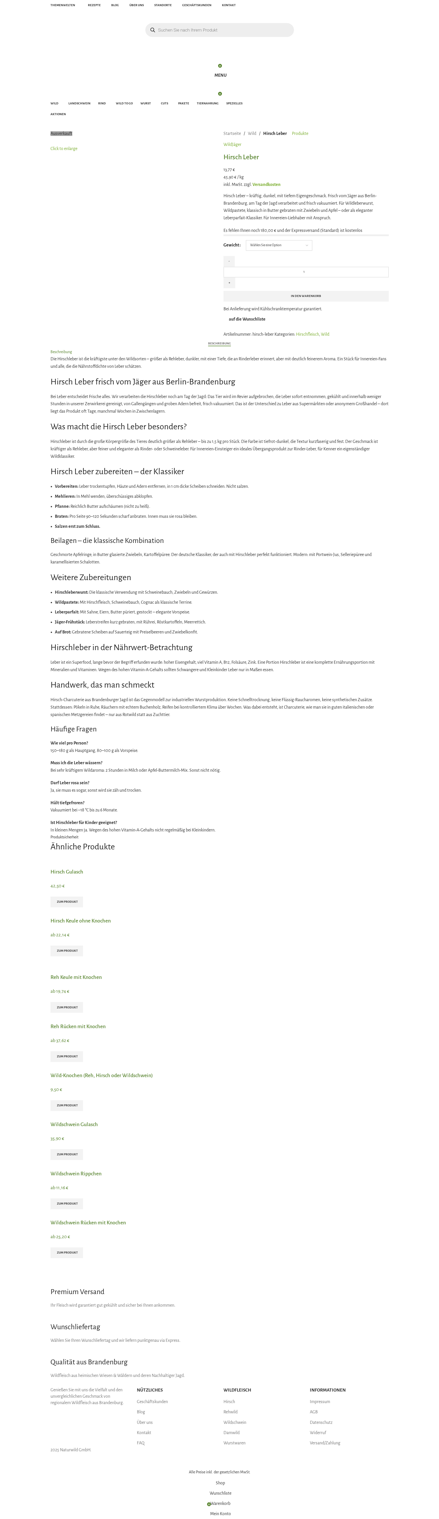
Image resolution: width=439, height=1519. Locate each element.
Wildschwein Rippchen (75, 1173)
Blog (141, 1412)
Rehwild (230, 1412)
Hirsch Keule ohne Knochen (80, 921)
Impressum (320, 1401)
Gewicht (231, 245)
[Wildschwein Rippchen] (86, 1163)
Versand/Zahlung (325, 1443)
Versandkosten (266, 184)
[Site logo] (77, 15)
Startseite (232, 133)
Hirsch (229, 1401)
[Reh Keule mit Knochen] (86, 960)
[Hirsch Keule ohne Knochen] (109, 911)
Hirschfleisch (307, 334)
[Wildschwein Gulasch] (85, 1114)
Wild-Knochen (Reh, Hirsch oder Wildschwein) (101, 1075)
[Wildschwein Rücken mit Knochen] (107, 1212)
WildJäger (232, 144)
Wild (252, 133)
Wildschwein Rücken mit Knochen (88, 1222)
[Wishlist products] (219, 55)
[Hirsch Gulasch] (79, 861)
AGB (314, 1412)
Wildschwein (234, 1422)
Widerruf (318, 1433)
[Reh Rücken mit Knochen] (92, 1016)
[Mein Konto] (219, 44)
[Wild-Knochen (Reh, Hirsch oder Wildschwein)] (105, 1065)
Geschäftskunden (152, 1401)
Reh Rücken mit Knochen (78, 1026)
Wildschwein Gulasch (74, 1124)
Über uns (145, 1422)
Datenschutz (321, 1422)
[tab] (219, 343)
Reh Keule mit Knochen (76, 977)
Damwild (231, 1433)
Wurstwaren (234, 1443)
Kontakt (144, 1433)
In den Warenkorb (306, 296)
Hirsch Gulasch (66, 872)
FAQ (141, 1443)
